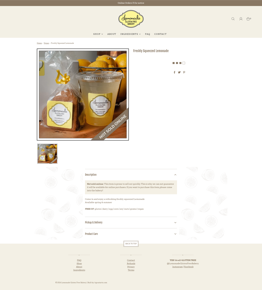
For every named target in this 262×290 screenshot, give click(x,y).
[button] (47, 153)
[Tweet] (179, 72)
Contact (131, 260)
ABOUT (111, 34)
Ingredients (79, 270)
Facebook (188, 267)
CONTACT (160, 34)
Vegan (46, 43)
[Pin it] (184, 72)
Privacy (131, 267)
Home (39, 43)
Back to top (131, 244)
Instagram (177, 267)
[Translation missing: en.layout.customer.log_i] (240, 18)
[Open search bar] (233, 18)
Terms (131, 270)
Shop (79, 263)
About (79, 267)
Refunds (131, 263)
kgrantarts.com (101, 283)
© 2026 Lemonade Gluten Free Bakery (70, 283)
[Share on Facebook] (174, 72)
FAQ (147, 34)
